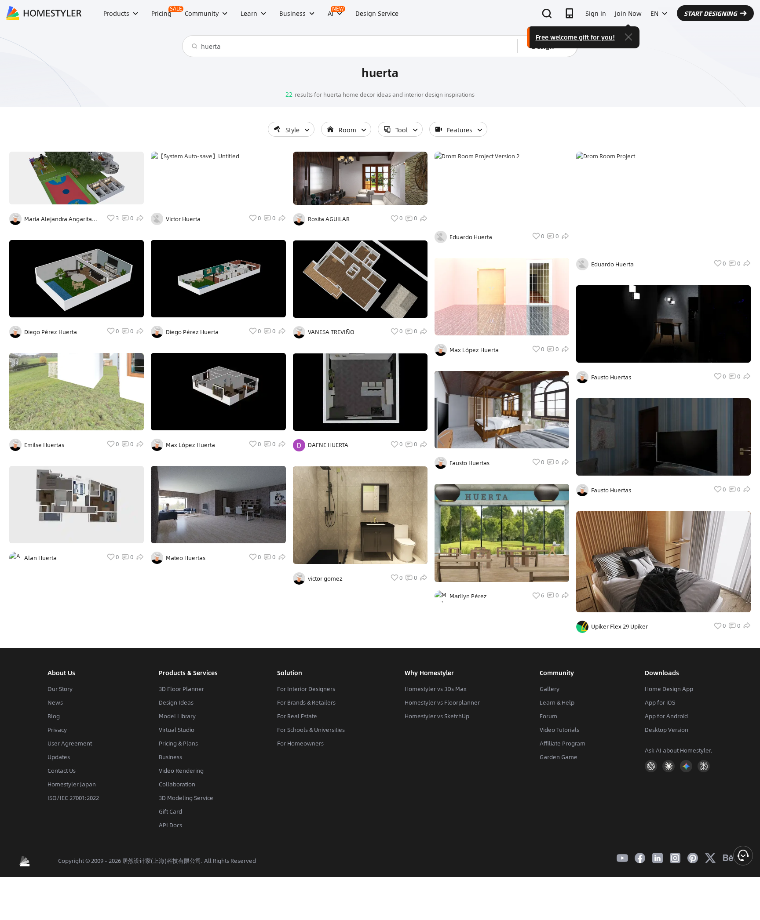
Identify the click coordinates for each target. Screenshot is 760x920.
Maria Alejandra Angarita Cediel (58, 219)
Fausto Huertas (469, 462)
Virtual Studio (176, 729)
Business (170, 757)
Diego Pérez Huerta (50, 331)
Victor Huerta (183, 219)
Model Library (177, 716)
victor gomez (325, 578)
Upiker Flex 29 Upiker (619, 626)
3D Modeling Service (186, 797)
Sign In (595, 13)
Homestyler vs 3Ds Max (436, 688)
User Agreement (70, 743)
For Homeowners (300, 743)
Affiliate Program (562, 743)
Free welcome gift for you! (575, 37)
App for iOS (660, 702)
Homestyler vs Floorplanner (442, 702)
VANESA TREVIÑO (331, 331)
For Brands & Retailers (306, 702)
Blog (54, 716)
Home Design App (669, 688)
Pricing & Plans (178, 743)
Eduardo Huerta (470, 237)
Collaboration (177, 784)
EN (654, 13)
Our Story (60, 688)
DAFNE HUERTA (328, 444)
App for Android (666, 716)
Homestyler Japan (72, 784)
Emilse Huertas (44, 444)
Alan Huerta (40, 557)
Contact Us (62, 770)
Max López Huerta (190, 444)
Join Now (628, 13)
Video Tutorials (559, 729)
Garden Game (558, 757)
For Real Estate (297, 716)
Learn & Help (557, 702)
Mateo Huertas (185, 557)
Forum (548, 716)
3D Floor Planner (181, 688)
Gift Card (170, 811)
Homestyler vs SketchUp (437, 716)
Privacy (57, 729)
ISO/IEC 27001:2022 (73, 797)
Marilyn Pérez (468, 596)
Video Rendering (181, 770)
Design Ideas (176, 702)
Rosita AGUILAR (329, 219)
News (55, 702)
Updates (59, 757)
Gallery (549, 688)
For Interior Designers (306, 688)
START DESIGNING (710, 13)
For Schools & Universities (311, 729)
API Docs (170, 825)
